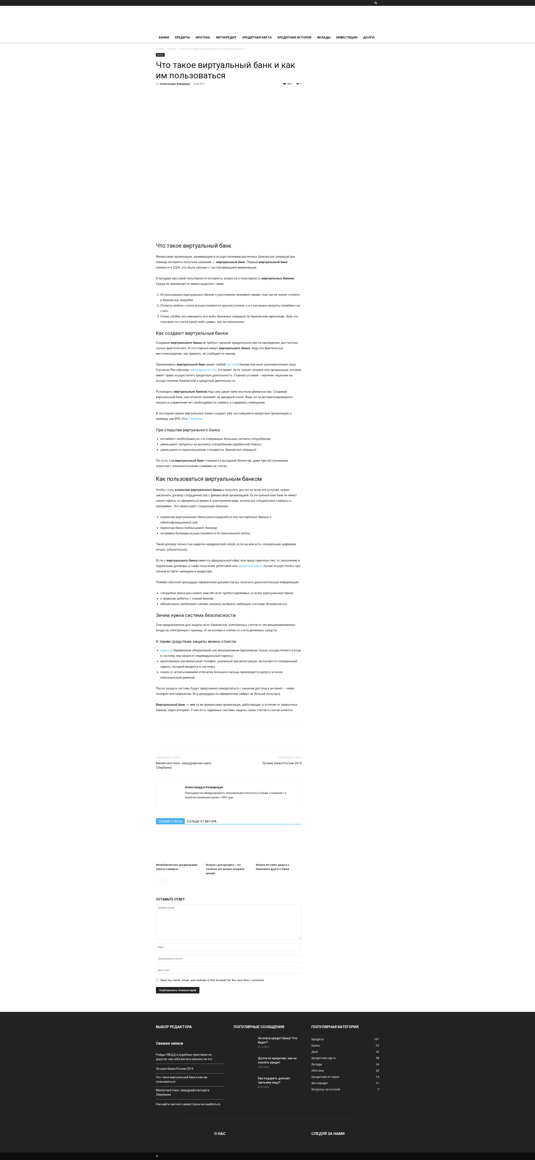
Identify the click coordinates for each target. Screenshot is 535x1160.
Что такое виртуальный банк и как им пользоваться (181, 1079)
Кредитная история (294, 37)
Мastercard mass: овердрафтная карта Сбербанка (183, 765)
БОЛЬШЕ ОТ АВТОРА (202, 821)
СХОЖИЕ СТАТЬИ (170, 821)
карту (164, 650)
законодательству (203, 370)
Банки (164, 37)
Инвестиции (346, 37)
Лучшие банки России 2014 (281, 763)
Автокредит (226, 37)
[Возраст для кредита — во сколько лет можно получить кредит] (228, 845)
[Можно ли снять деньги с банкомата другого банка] (278, 845)
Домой (160, 49)
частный (232, 364)
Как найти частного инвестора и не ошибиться (188, 1104)
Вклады (323, 37)
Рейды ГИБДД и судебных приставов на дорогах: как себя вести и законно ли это (184, 1057)
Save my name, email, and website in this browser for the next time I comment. (212, 980)
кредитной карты (250, 566)
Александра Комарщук (175, 83)
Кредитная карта (257, 37)
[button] (376, 2)
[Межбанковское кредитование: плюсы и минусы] (178, 845)
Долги (368, 37)
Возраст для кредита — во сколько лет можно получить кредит (225, 869)
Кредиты (182, 37)
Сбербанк (195, 418)
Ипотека (203, 37)
